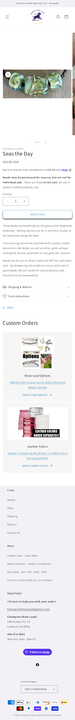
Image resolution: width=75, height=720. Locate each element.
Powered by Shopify (52, 715)
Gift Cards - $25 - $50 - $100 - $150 (27, 572)
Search (11, 499)
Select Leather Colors (35, 465)
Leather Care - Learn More (22, 555)
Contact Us (13, 532)
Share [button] (10, 307)
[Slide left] (29, 142)
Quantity (7, 194)
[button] (7, 17)
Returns (12, 524)
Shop (10, 508)
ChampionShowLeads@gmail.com (28, 609)
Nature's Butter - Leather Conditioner (29, 563)
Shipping (12, 516)
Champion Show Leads (31, 715)
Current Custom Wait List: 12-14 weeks (29, 580)
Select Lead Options (35, 395)
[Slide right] (46, 142)
